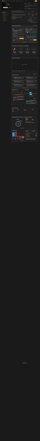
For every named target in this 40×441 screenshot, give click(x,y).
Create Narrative (22, 38)
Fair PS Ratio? (23, 231)
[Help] (25, 39)
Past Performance (5, 14)
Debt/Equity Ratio (28, 136)
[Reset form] (29, 39)
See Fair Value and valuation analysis (30, 122)
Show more (13, 111)
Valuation (4, 12)
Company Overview (5, 11)
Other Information (5, 19)
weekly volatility (35, 102)
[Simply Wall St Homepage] (4, 1)
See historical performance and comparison (30, 139)
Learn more (18, 38)
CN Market (14, 99)
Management (4, 17)
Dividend (4, 16)
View (36, 8)
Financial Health (5, 15)
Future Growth (5, 13)
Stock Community (5, 20)
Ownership (4, 18)
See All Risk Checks (14, 18)
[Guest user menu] (37, 1)
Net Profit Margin (27, 135)
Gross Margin (27, 134)
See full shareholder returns (18, 94)
